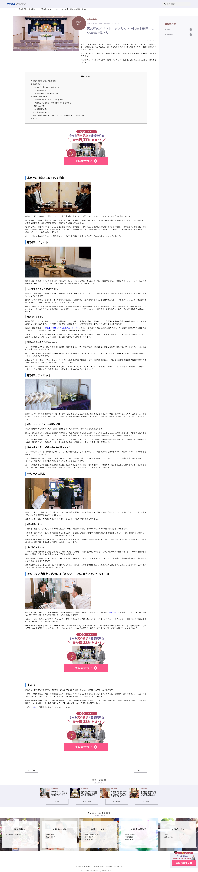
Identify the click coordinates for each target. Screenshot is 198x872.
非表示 (88, 76)
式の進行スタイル (42, 112)
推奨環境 (110, 866)
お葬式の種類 (130, 834)
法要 (166, 834)
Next (139, 770)
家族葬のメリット (38, 84)
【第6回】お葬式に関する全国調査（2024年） (61, 328)
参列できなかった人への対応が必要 (48, 100)
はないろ (112, 612)
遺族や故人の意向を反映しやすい (47, 93)
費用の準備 (50, 834)
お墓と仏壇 (168, 837)
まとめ (34, 118)
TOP (14, 9)
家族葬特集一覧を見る (13, 834)
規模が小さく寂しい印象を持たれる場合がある (52, 103)
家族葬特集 (23, 9)
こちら (33, 707)
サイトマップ (118, 866)
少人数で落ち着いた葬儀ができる (47, 87)
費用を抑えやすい (42, 90)
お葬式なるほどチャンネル (23, 4)
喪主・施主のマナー (92, 834)
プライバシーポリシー (99, 866)
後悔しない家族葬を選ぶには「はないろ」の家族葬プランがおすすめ (57, 115)
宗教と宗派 (129, 839)
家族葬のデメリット (39, 96)
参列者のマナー (91, 837)
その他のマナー (91, 839)
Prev (33, 770)
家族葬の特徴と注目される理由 (43, 81)
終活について (50, 837)
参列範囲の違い (41, 109)
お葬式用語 (129, 837)
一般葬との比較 (37, 106)
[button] (165, 4)
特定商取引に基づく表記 (83, 866)
